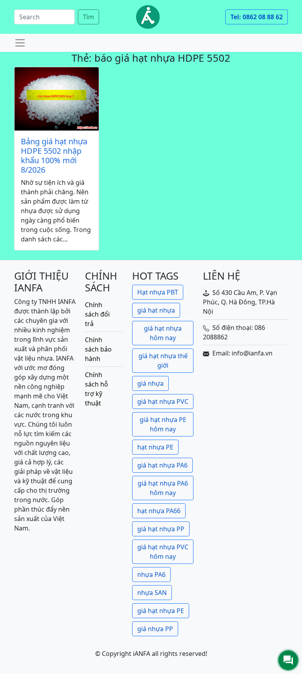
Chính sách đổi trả (97, 314)
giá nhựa (150, 383)
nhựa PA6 (151, 574)
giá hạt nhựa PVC (162, 401)
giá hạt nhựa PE (160, 610)
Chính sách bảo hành (98, 349)
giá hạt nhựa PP (160, 529)
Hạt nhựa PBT (157, 292)
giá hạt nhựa (156, 310)
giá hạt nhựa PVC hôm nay (162, 552)
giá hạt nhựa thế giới (163, 361)
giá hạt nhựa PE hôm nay (163, 424)
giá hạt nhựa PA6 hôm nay (163, 488)
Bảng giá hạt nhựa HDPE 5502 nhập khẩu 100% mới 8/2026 (54, 156)
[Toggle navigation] (20, 43)
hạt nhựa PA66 (158, 510)
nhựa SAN (152, 592)
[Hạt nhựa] (148, 17)
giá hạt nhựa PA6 (162, 465)
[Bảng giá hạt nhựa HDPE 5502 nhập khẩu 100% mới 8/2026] (57, 99)
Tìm (88, 17)
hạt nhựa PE (155, 447)
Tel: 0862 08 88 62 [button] (256, 17)
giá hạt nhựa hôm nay (163, 333)
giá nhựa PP (155, 628)
